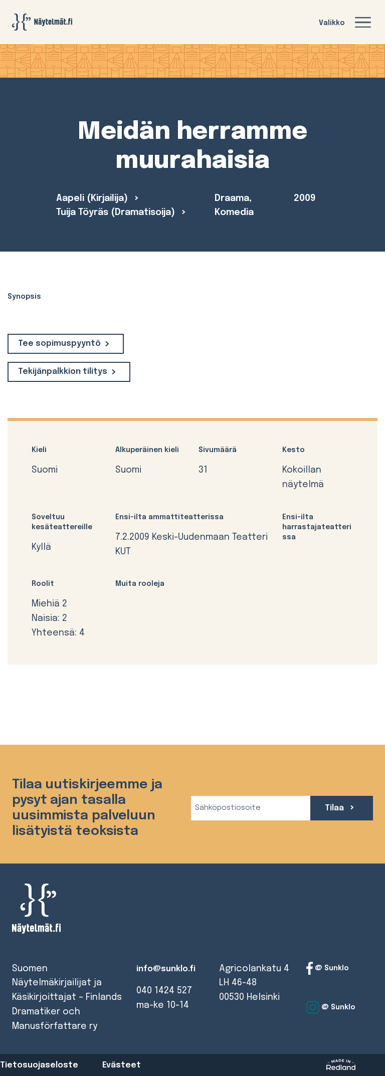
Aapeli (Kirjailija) (93, 198)
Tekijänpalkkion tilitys (62, 371)
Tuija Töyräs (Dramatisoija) (116, 212)
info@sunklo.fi (166, 969)
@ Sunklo (331, 967)
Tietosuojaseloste (39, 1065)
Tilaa (335, 808)
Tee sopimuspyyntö (59, 343)
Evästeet (121, 1065)
